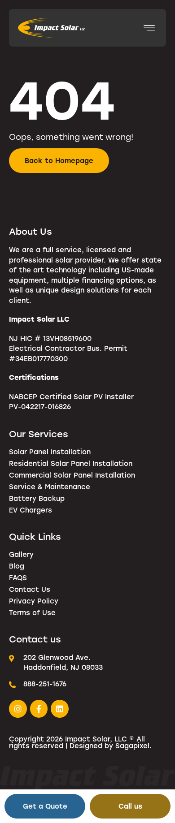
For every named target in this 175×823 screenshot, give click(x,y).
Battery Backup (37, 498)
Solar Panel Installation (50, 451)
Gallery (21, 554)
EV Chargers (30, 509)
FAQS (18, 577)
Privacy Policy (33, 600)
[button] (149, 28)
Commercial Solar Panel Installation (72, 474)
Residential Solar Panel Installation (70, 463)
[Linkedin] (60, 709)
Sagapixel (132, 745)
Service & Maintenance (49, 486)
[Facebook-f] (39, 709)
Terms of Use (32, 612)
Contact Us (29, 589)
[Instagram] (18, 709)
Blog (16, 565)
